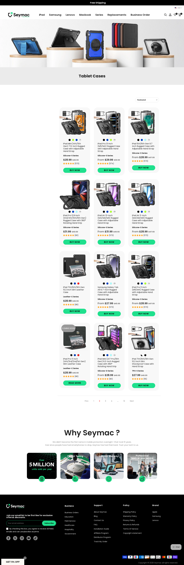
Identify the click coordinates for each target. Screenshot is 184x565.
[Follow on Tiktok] (35, 538)
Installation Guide (101, 529)
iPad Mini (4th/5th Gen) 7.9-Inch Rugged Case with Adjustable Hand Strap (74, 147)
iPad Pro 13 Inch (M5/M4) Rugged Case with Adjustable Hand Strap (109, 147)
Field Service (70, 521)
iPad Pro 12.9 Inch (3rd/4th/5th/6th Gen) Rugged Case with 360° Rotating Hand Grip (74, 219)
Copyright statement (132, 533)
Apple (154, 512)
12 (124, 401)
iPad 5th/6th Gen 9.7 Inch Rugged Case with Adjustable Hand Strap (143, 146)
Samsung (55, 15)
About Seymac (100, 512)
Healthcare (69, 525)
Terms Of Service (130, 529)
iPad (42, 15)
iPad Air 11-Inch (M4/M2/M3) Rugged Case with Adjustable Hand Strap (142, 219)
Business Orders (71, 512)
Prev (86, 401)
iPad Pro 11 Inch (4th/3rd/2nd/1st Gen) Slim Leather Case (74, 361)
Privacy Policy (129, 520)
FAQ (95, 524)
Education (69, 517)
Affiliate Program (101, 533)
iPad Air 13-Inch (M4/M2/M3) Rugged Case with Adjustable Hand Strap (108, 219)
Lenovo (70, 15)
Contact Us (99, 520)
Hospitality (69, 529)
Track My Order (100, 541)
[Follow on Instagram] (22, 538)
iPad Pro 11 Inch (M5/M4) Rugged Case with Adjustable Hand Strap (143, 291)
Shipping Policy (129, 512)
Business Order (140, 15)
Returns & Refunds (131, 524)
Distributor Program (102, 537)
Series (99, 15)
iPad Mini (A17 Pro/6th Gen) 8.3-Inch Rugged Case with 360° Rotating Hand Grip (108, 362)
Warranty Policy (130, 516)
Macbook (85, 15)
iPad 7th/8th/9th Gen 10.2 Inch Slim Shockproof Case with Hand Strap (143, 362)
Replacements (117, 15)
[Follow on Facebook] (8, 538)
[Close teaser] (25, 558)
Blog (96, 516)
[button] (12, 562)
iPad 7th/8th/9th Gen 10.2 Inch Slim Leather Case (73, 290)
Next (132, 401)
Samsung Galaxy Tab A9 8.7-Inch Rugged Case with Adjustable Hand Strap (108, 291)
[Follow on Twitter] (15, 538)
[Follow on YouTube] (29, 538)
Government (70, 534)
